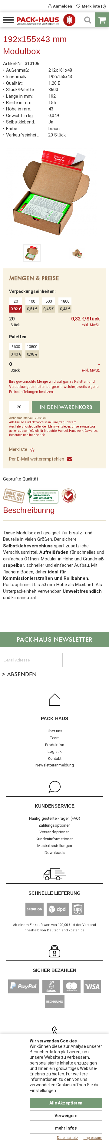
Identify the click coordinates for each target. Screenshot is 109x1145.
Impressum (93, 1138)
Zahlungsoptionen (54, 825)
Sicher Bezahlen (54, 970)
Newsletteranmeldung (54, 765)
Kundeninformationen (55, 839)
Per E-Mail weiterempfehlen (36, 459)
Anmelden (62, 6)
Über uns (54, 731)
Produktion (54, 745)
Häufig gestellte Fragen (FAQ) (54, 818)
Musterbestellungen (54, 845)
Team (55, 738)
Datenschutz (67, 1138)
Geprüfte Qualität (20, 479)
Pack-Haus (54, 718)
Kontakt (54, 758)
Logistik (55, 751)
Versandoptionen (54, 832)
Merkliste (18, 449)
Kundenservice (54, 806)
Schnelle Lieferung (54, 893)
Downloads (55, 852)
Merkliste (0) (94, 6)
